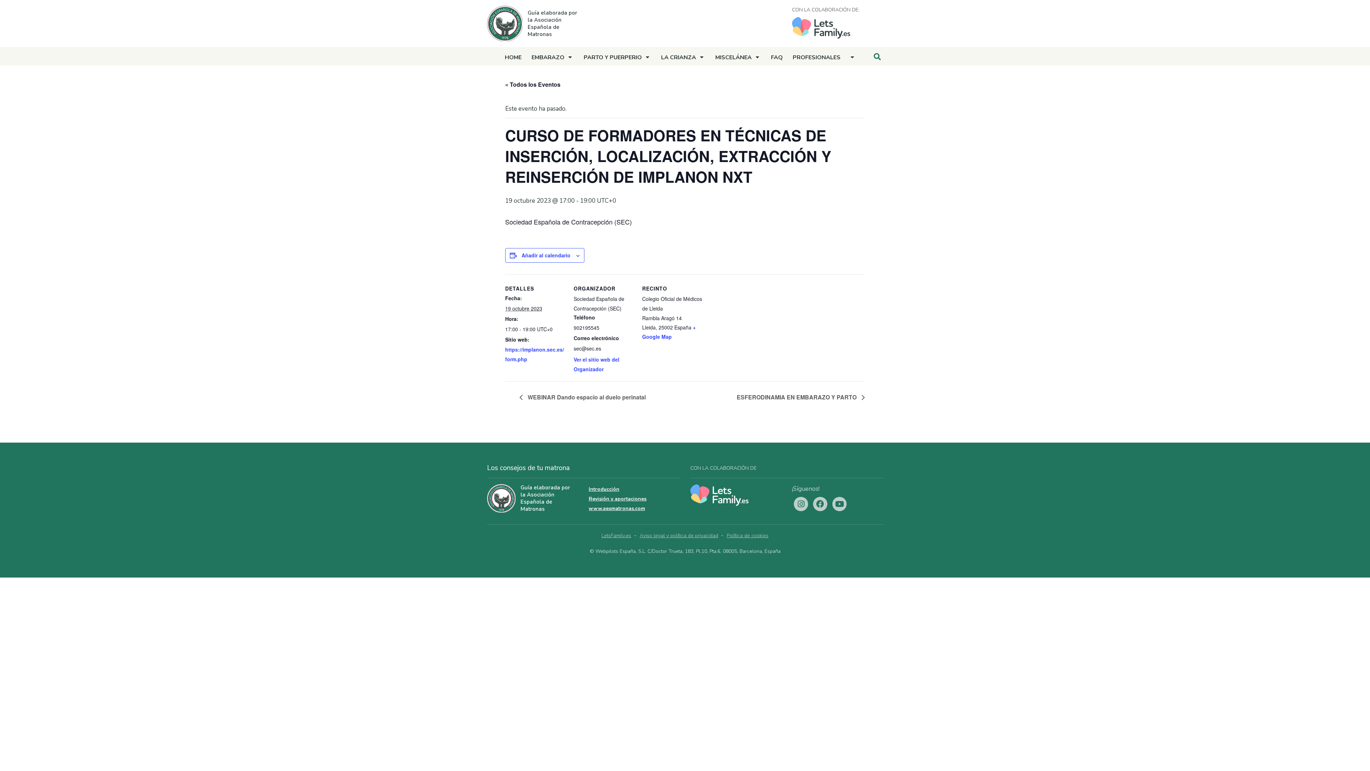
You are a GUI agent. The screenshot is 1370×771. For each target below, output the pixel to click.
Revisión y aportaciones (617, 498)
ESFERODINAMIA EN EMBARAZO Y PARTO (797, 397)
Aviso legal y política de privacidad (679, 535)
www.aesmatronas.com (617, 508)
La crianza (678, 57)
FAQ (777, 57)
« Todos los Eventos (532, 84)
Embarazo (548, 57)
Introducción (604, 489)
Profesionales (817, 57)
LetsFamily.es (616, 535)
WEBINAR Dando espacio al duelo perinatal (586, 397)
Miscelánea (733, 57)
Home (513, 57)
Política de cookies (747, 535)
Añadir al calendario (546, 255)
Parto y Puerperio (613, 57)
